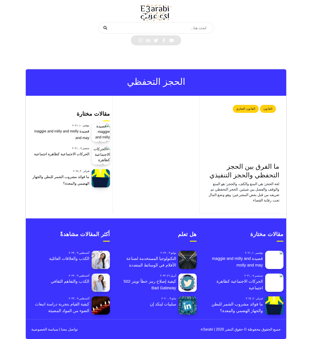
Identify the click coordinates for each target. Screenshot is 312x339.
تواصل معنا (69, 329)
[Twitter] (156, 40)
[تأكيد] (105, 28)
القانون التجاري (245, 108)
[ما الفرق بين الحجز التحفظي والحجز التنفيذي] (243, 131)
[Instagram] (140, 40)
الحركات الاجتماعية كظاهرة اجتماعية (61, 154)
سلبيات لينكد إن (163, 304)
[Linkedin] (148, 40)
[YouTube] (171, 40)
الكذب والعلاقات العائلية (69, 258)
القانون (267, 108)
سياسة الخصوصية (44, 329)
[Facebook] (163, 40)
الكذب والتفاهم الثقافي (70, 281)
